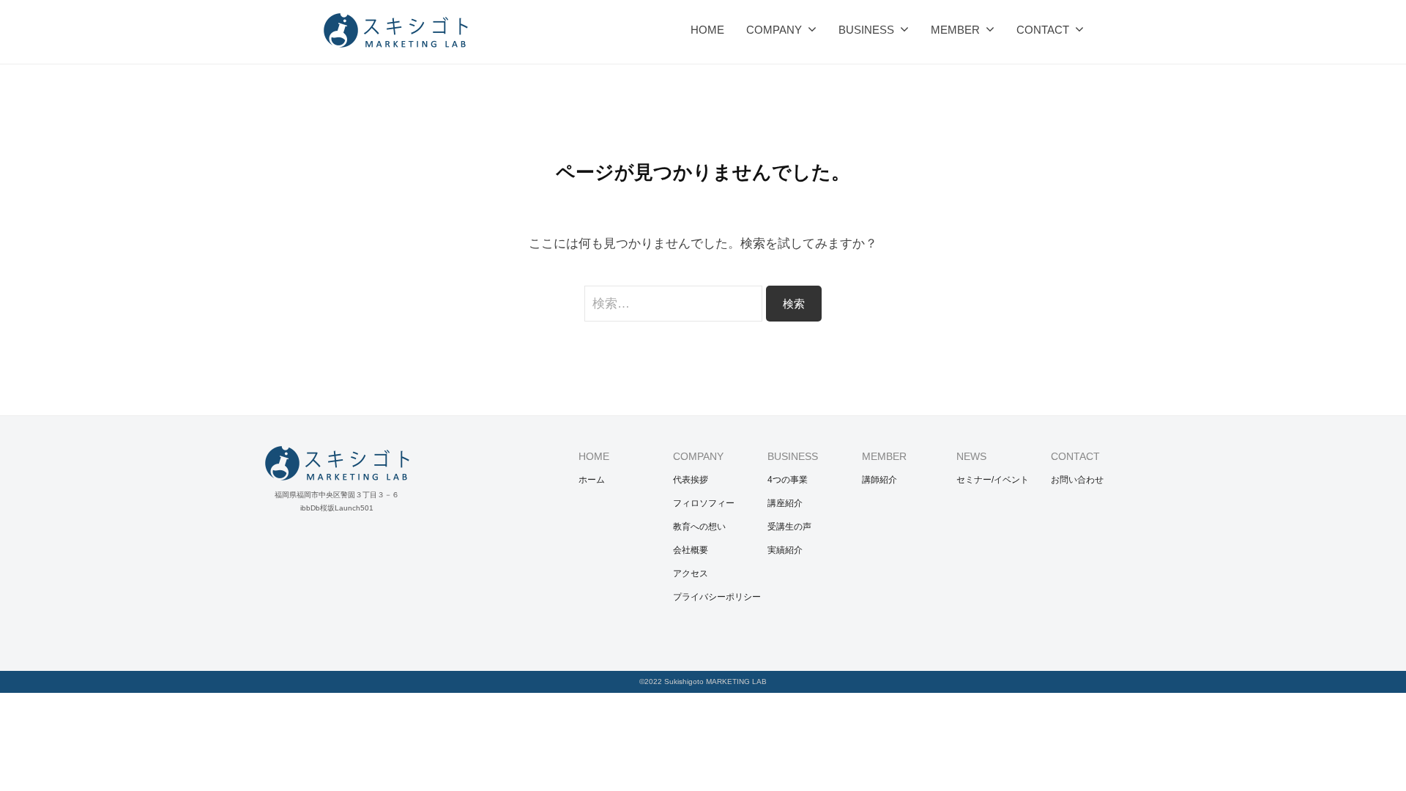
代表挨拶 (690, 480)
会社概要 (690, 550)
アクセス (690, 573)
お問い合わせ (1077, 480)
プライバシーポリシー (717, 597)
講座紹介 (785, 503)
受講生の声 (789, 526)
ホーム (592, 480)
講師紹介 (879, 480)
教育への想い (699, 526)
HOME (707, 29)
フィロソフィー (703, 503)
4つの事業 (787, 480)
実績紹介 (785, 550)
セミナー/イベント (992, 480)
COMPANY (774, 29)
